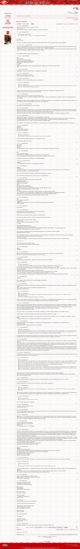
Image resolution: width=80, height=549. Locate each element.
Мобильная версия (75, 15)
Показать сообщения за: (30, 527)
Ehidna (19, 377)
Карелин (19, 25)
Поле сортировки (45, 527)
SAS (19, 480)
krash (19, 339)
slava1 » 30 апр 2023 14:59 (24, 293)
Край (19, 262)
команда (27, 542)
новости (2, 542)
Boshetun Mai (20, 352)
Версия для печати (76, 15)
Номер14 (19, 429)
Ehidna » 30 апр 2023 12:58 (24, 463)
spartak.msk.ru (53, 547)
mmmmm (19, 209)
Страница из (66, 23)
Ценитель (19, 291)
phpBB (45, 536)
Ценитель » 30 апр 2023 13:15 (25, 134)
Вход (76, 17)
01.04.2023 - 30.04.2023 (21, 21)
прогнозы (59, 542)
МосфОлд (19, 78)
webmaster (75, 544)
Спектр (19, 69)
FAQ (68, 17)
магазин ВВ (41, 542)
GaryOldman (20, 82)
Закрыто (17, 23)
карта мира (34, 542)
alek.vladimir (20, 160)
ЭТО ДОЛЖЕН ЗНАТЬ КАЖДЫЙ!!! (8, 16)
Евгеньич (19, 357)
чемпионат (11, 542)
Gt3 (18, 165)
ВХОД (8, 19)
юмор (70, 542)
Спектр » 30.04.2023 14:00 (24, 84)
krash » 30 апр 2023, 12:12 (24, 264)
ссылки (78, 542)
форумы (54, 542)
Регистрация (72, 17)
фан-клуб (65, 542)
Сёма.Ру (76, 545)
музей (74, 542)
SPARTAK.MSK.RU (27, 547)
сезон (6, 542)
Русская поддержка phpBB (47, 537)
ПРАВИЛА (8, 20)
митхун (19, 327)
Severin (19, 246)
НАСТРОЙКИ (8, 22)
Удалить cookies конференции (62, 534)
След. (76, 527)
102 (77, 23)
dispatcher (20, 132)
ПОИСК (8, 21)
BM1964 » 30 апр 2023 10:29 (25, 329)
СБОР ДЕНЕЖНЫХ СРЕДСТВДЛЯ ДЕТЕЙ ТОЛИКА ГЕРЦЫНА (7, 27)
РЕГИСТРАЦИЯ (8, 23)
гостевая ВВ (48, 542)
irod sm (19, 143)
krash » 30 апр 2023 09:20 (24, 387)
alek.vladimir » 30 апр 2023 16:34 (25, 34)
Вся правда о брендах (47, 541)
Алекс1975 (20, 73)
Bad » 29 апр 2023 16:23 (24, 359)
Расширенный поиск (74, 13)
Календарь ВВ (75, 19)
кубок (17, 542)
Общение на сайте (21, 534)
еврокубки (21, 542)
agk (18, 420)
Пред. (18, 527)
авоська (19, 125)
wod (19, 474)
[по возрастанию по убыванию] (62, 527)
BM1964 (19, 457)
